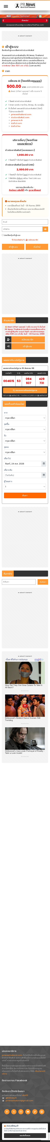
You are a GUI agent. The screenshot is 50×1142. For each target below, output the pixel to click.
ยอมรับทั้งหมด (25, 1135)
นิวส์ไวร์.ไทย (15, 126)
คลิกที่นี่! (25, 1095)
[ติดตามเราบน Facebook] (6, 1111)
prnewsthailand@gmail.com (19, 1100)
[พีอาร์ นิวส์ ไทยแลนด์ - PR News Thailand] (25, 5)
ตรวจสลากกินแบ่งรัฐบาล (26, 390)
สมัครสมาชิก (33, 240)
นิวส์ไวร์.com (16, 123)
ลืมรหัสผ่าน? (19, 240)
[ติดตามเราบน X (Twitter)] (13, 1111)
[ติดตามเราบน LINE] (41, 1111)
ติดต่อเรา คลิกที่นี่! (16, 190)
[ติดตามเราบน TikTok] (34, 1111)
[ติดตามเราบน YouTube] (27, 1111)
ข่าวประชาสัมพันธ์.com (20, 117)
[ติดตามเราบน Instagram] (20, 1111)
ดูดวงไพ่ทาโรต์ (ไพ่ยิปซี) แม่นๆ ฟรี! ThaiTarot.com (25, 25)
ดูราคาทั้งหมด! (35, 190)
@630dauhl (11, 1098)
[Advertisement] (25, 285)
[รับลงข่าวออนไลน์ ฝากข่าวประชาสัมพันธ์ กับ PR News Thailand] (25, 16)
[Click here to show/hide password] (45, 229)
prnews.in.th (17, 120)
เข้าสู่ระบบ (27, 346)
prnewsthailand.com (21, 114)
